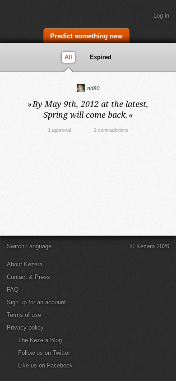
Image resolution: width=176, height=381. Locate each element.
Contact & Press (28, 277)
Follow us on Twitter (44, 352)
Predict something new (86, 36)
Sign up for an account (36, 302)
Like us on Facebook (45, 365)
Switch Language (29, 246)
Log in (161, 15)
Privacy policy (25, 327)
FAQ (13, 289)
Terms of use (24, 314)
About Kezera (24, 264)
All (68, 57)
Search (164, 35)
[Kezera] (37, 13)
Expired (100, 57)
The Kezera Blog (40, 340)
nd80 (93, 88)
